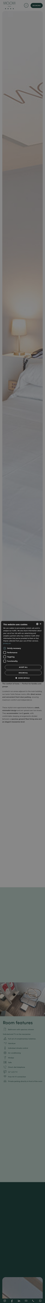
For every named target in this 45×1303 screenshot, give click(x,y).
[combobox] (37, 624)
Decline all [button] (23, 673)
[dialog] (22, 651)
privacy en (7, 643)
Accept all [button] (23, 667)
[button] (23, 678)
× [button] (40, 624)
